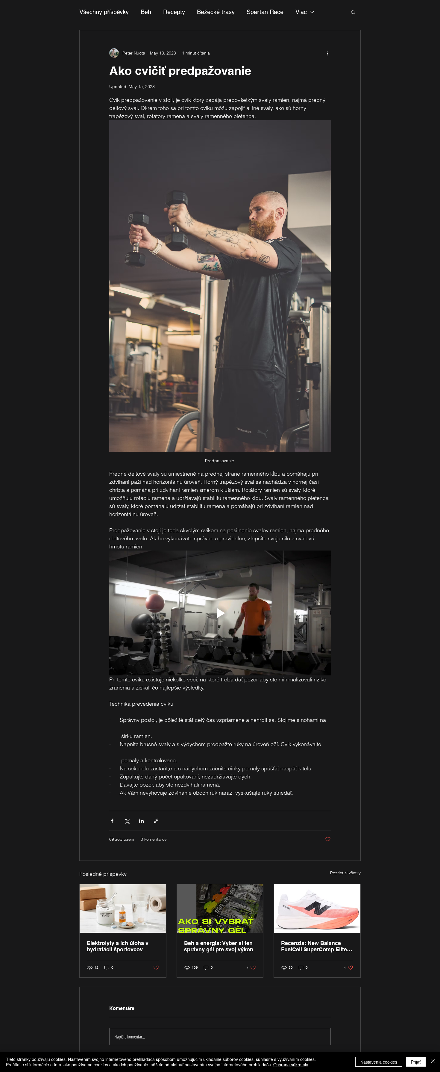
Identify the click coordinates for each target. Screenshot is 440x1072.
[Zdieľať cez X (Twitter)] (127, 821)
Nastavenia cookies (378, 1062)
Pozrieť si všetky (345, 873)
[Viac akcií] (327, 53)
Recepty (174, 12)
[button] (353, 12)
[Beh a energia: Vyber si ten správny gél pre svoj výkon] (220, 908)
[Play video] (220, 613)
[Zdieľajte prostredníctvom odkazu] (156, 821)
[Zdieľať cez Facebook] (112, 821)
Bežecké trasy (216, 12)
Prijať (416, 1062)
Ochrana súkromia (290, 1065)
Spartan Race (265, 12)
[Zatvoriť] (432, 1061)
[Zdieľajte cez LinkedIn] (141, 821)
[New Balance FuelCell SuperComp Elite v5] (317, 908)
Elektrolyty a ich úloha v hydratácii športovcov (117, 946)
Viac (301, 12)
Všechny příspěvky (104, 12)
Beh (146, 12)
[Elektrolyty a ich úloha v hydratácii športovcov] (123, 908)
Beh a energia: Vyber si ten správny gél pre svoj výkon (219, 946)
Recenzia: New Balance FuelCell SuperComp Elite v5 (314, 946)
